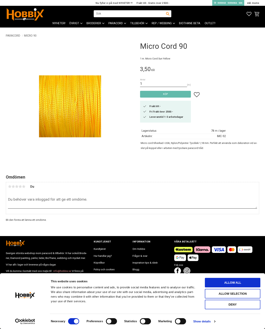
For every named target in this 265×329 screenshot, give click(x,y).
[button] (249, 14)
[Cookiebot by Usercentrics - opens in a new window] (25, 321)
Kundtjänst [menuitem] (100, 248)
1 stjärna (9, 186)
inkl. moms (253, 3)
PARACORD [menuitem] (115, 23)
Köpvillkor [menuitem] (99, 262)
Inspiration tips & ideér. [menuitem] (145, 262)
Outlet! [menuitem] (210, 23)
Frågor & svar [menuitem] (139, 255)
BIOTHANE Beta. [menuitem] (190, 23)
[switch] (111, 321)
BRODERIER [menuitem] (94, 23)
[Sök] (167, 13)
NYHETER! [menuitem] (59, 23)
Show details (202, 321)
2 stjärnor (13, 186)
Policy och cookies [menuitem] (104, 269)
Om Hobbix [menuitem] (138, 248)
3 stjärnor (16, 186)
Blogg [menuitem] (135, 269)
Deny (233, 304)
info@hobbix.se (62, 271)
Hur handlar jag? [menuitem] (103, 255)
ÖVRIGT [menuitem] (74, 23)
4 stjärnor (20, 186)
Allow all (232, 282)
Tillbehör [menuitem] (137, 23)
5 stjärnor (23, 186)
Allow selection (233, 293)
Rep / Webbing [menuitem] (162, 23)
